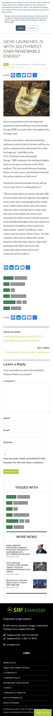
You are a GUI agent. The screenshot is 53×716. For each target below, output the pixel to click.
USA (12, 290)
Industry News (20, 278)
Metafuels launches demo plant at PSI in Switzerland (16, 582)
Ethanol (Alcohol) (18, 296)
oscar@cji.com (13, 644)
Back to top (43, 712)
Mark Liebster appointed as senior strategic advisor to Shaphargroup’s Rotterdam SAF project (18, 549)
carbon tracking (17, 284)
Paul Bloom (15, 308)
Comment (9, 381)
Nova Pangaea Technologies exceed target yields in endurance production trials (18, 567)
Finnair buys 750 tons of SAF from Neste (26, 352)
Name (7, 418)
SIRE (24, 302)
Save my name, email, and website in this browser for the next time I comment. (24, 460)
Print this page (17, 67)
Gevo (19, 302)
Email (6, 430)
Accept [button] (20, 28)
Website (8, 442)
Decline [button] (32, 28)
